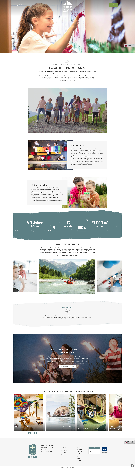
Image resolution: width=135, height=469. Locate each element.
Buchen (114, 4)
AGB (73, 467)
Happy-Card (80, 453)
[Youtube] (34, 457)
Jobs (79, 458)
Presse (79, 456)
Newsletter (80, 449)
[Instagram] (31, 457)
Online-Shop (80, 447)
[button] (20, 5)
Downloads (80, 451)
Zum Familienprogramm (67, 366)
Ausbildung (80, 460)
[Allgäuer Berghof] (67, 6)
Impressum (63, 467)
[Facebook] (29, 457)
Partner (79, 454)
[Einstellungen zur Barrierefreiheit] (132, 465)
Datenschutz (68, 467)
